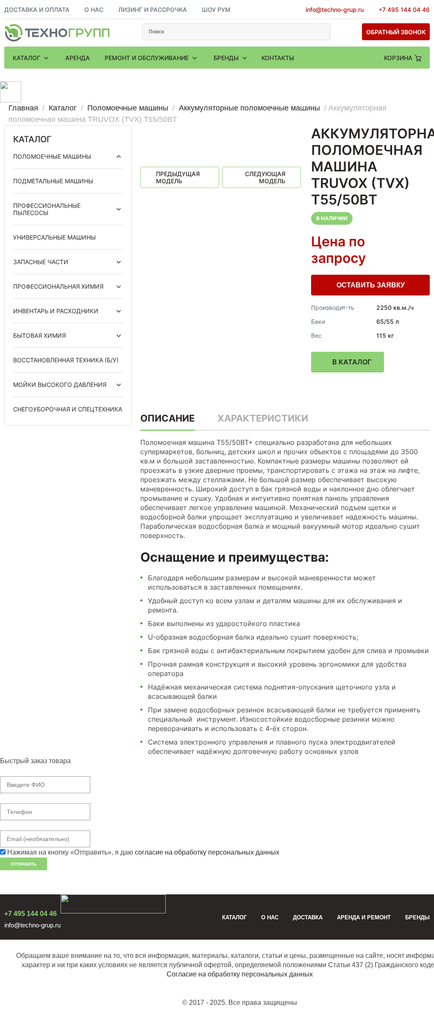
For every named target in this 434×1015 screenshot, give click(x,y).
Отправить (23, 864)
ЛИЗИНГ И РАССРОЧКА (152, 9)
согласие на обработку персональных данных (207, 852)
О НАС (93, 9)
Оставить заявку (371, 285)
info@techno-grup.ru (335, 9)
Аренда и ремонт (364, 917)
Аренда (77, 57)
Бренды (227, 57)
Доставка (308, 917)
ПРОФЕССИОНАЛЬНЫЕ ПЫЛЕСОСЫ (47, 209)
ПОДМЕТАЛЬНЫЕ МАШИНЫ (53, 181)
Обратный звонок (396, 32)
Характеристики (262, 418)
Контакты (278, 57)
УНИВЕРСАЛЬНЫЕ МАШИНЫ (54, 237)
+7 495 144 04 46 (404, 9)
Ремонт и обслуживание (147, 57)
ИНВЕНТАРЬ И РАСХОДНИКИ (55, 310)
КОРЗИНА (398, 57)
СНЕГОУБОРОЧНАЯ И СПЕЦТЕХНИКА (67, 409)
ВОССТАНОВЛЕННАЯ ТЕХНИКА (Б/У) (66, 360)
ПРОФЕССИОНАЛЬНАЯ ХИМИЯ (58, 286)
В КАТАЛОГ (351, 362)
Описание (167, 418)
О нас (269, 917)
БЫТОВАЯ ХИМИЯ (39, 335)
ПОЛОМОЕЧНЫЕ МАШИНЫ (52, 156)
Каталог (27, 57)
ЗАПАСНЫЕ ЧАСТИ (40, 261)
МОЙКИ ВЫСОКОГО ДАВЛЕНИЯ (59, 384)
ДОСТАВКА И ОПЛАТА (37, 9)
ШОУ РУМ (216, 9)
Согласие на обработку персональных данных (240, 974)
